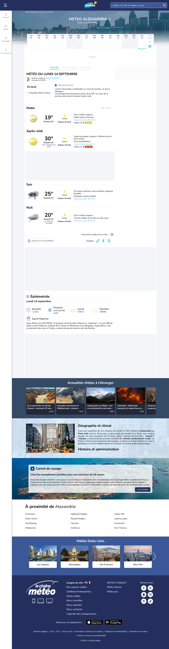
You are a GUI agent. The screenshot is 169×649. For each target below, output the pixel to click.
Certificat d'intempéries (78, 591)
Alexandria (49, 12)
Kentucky (42, 12)
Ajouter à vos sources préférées (42, 241)
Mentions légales (40, 631)
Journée (54, 67)
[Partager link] (97, 241)
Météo (27, 12)
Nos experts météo (76, 587)
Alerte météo (73, 596)
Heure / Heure (69, 67)
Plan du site (67, 631)
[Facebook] (143, 588)
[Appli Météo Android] (113, 622)
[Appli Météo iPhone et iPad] (94, 622)
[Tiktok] (150, 601)
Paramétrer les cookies (138, 631)
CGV (58, 631)
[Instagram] (150, 594)
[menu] (6, 5)
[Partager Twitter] (109, 241)
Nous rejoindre (74, 605)
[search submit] (164, 5)
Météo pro (112, 591)
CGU (52, 631)
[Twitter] (150, 588)
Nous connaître (74, 600)
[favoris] (109, 19)
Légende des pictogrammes (81, 613)
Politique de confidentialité (115, 631)
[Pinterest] (143, 601)
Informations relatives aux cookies (88, 631)
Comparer (84, 67)
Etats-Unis (34, 12)
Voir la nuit (106, 108)
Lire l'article (142, 489)
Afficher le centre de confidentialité (91, 636)
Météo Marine (114, 587)
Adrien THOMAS (52, 78)
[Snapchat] (143, 594)
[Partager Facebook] (103, 241)
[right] (153, 398)
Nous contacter (74, 609)
